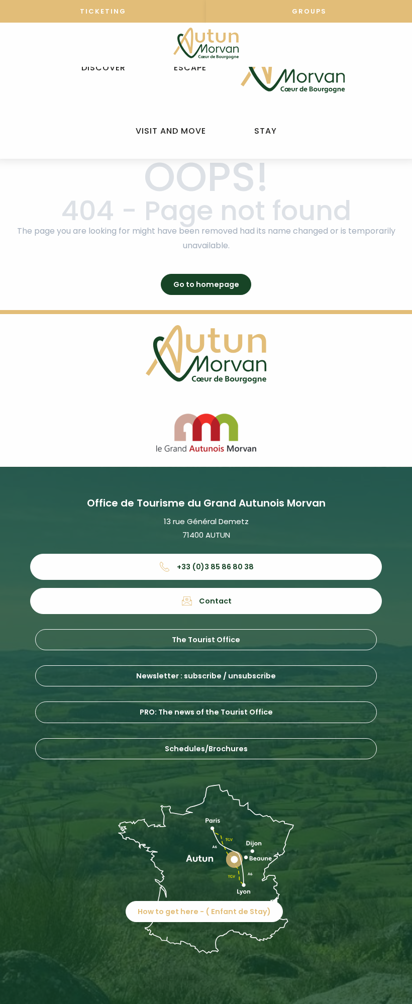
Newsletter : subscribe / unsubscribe (206, 676)
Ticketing (103, 11)
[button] (103, 68)
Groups (309, 11)
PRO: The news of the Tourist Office (206, 712)
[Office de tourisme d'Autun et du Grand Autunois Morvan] (293, 68)
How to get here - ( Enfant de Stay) (204, 912)
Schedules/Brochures (206, 749)
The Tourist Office (206, 640)
